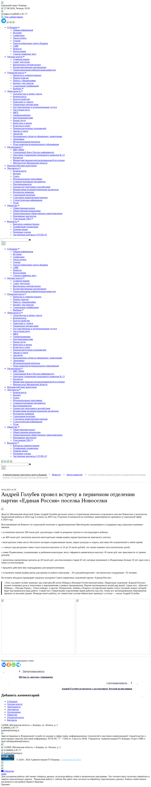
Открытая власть (16, 72)
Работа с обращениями (24, 80)
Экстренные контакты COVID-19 (30, 234)
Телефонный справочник (25, 226)
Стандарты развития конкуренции (30, 197)
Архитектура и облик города (27, 94)
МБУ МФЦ (18, 149)
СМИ (15, 46)
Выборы (17, 88)
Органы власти (15, 56)
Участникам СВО (22, 218)
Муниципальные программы (27, 179)
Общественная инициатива (27, 211)
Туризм (16, 40)
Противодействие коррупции (22, 165)
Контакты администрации (26, 224)
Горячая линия (20, 229)
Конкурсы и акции (22, 123)
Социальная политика (24, 195)
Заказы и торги (20, 131)
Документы (13, 168)
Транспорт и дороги (23, 102)
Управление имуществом (25, 104)
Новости (17, 48)
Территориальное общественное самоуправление (37, 213)
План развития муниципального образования (36, 144)
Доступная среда (21, 110)
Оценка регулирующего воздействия (31, 187)
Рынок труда (19, 120)
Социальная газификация (26, 86)
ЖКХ (15, 112)
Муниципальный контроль (26, 141)
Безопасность (19, 96)
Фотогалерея (19, 51)
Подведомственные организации (29, 67)
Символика (18, 35)
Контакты (12, 221)
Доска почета (19, 38)
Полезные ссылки (22, 232)
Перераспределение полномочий (29, 128)
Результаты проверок (23, 192)
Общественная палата (24, 208)
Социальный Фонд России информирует (33, 152)
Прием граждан (21, 78)
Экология (18, 133)
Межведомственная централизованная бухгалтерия (39, 160)
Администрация (21, 59)
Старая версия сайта (71, 759)
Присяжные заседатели (24, 216)
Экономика (18, 139)
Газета (16, 176)
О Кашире (12, 27)
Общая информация (23, 30)
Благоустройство (21, 99)
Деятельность (14, 91)
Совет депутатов (21, 62)
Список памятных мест (24, 54)
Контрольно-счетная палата (27, 64)
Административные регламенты (29, 181)
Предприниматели (22, 184)
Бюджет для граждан (23, 83)
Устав (16, 203)
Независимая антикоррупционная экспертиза (36, 189)
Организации (14, 147)
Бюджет (17, 173)
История (17, 32)
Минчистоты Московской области (30, 163)
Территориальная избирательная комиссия (34, 70)
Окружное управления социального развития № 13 (39, 155)
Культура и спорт (21, 125)
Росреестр (18, 157)
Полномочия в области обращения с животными (37, 136)
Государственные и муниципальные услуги (35, 107)
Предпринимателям (23, 117)
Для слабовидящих (13, 17)
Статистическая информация (27, 200)
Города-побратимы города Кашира (30, 43)
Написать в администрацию (27, 75)
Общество (12, 205)
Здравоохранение (22, 115)
